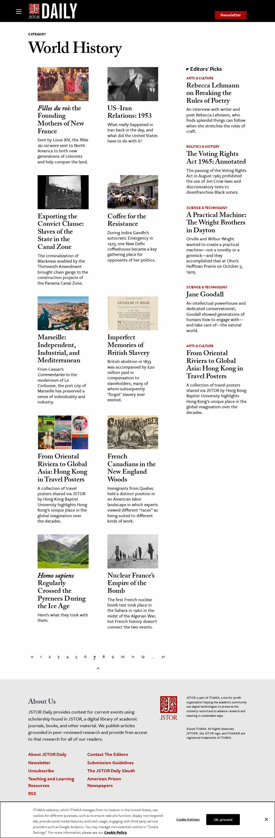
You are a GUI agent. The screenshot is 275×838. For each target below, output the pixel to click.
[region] (137, 820)
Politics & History (202, 146)
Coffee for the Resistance (126, 221)
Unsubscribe (41, 770)
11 (133, 656)
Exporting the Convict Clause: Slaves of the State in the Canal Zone (61, 232)
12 (142, 656)
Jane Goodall (205, 295)
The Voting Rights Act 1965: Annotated (216, 158)
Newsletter (230, 15)
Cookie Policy (115, 832)
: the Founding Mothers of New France (61, 120)
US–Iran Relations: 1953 (129, 113)
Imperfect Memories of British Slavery (128, 345)
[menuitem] (231, 15)
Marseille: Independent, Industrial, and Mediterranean (59, 349)
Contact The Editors (107, 754)
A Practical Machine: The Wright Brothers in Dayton (216, 223)
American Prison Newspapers (104, 782)
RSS (32, 793)
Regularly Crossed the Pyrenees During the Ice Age (62, 592)
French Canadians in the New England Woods (131, 468)
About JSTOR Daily (47, 754)
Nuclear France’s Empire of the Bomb (131, 584)
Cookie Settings (188, 819)
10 (123, 656)
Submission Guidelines (110, 762)
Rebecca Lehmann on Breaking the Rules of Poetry (212, 94)
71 (163, 656)
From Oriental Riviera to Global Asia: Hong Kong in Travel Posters (62, 468)
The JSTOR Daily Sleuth (111, 770)
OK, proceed (223, 819)
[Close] (266, 819)
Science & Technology (206, 207)
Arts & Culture (199, 78)
